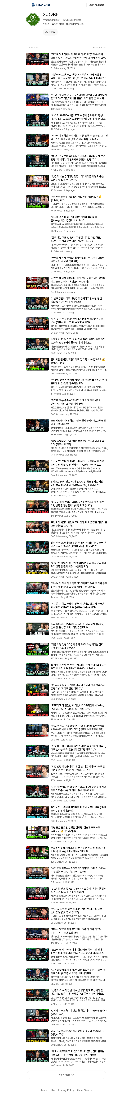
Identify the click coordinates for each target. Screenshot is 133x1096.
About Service (84, 1090)
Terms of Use (48, 1090)
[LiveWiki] (41, 5)
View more (64, 1074)
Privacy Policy (66, 1090)
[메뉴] (28, 5)
